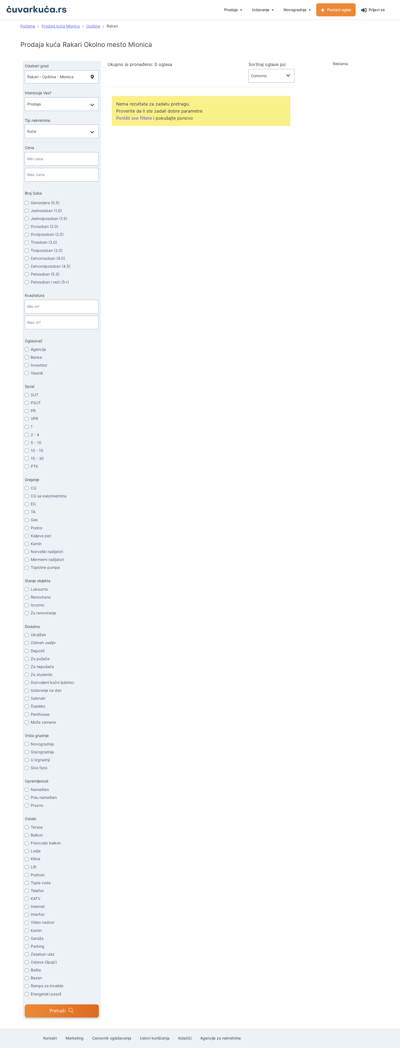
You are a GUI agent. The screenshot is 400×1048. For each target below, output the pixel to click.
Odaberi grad (37, 66)
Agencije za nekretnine (220, 1038)
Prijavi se (376, 9)
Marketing (75, 1038)
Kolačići (185, 1038)
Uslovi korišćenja (155, 1038)
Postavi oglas (338, 9)
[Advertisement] (340, 96)
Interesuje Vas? (38, 92)
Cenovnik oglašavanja (111, 1038)
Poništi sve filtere (134, 118)
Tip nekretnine (37, 120)
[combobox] (62, 76)
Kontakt (50, 1038)
